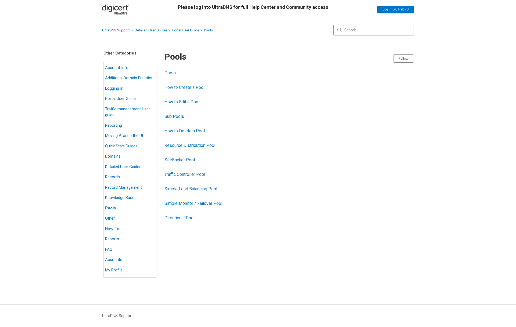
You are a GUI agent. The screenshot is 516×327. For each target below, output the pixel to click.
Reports (112, 239)
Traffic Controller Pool (184, 174)
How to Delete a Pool (184, 130)
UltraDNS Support (116, 30)
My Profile (114, 270)
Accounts (113, 259)
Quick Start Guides (121, 146)
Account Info (116, 67)
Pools (208, 30)
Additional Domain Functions (130, 77)
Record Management (123, 187)
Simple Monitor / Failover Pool (193, 203)
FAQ (108, 249)
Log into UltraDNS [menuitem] (395, 9)
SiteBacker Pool (179, 159)
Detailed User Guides (151, 30)
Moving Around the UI (124, 135)
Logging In (114, 88)
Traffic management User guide (127, 112)
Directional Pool (179, 217)
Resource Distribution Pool (189, 145)
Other (110, 218)
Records (112, 177)
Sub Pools (174, 116)
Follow (403, 58)
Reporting (113, 125)
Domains (113, 156)
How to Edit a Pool (181, 101)
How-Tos (113, 228)
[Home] (115, 9)
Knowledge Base (119, 197)
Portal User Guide (185, 30)
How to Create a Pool (184, 87)
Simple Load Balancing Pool (190, 188)
